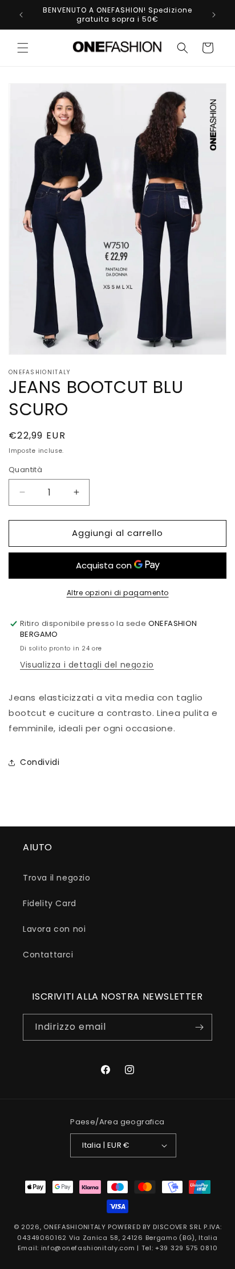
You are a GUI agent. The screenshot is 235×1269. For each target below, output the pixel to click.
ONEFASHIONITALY (74, 1226)
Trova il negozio (57, 877)
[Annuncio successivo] (213, 14)
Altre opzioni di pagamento (118, 592)
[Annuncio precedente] (21, 14)
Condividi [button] (39, 762)
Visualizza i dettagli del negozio (87, 664)
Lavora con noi (54, 929)
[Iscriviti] (199, 1027)
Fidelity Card (49, 903)
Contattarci (48, 954)
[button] (22, 47)
